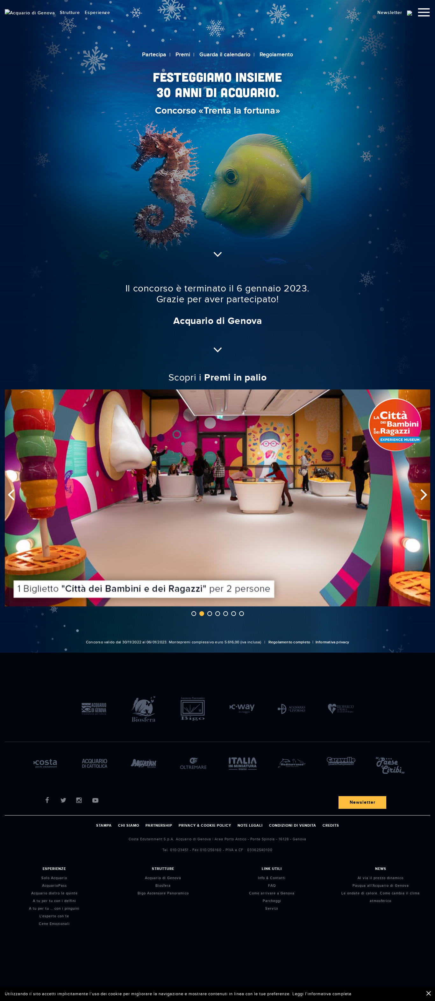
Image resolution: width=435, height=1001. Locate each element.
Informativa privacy (332, 642)
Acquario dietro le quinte (54, 893)
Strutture (163, 869)
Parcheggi (272, 901)
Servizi (271, 908)
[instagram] (80, 802)
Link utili (272, 869)
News (380, 869)
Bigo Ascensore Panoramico (163, 893)
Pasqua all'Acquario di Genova (381, 886)
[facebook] (48, 802)
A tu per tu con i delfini (54, 901)
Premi (182, 54)
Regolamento (276, 54)
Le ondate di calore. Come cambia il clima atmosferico (380, 897)
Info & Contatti (272, 878)
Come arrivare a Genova (272, 893)
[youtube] (96, 802)
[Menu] (423, 13)
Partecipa (154, 54)
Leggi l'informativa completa (322, 994)
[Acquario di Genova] (30, 13)
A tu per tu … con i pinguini (54, 908)
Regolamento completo (289, 642)
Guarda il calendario (224, 54)
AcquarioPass (54, 886)
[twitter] (64, 802)
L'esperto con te (54, 916)
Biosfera (163, 886)
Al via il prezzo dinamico (380, 878)
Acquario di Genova (163, 878)
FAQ (272, 886)
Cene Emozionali (54, 924)
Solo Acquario (54, 878)
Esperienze (54, 869)
